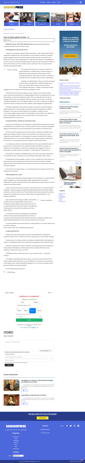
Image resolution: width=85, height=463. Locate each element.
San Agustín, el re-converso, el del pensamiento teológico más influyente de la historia (37, 381)
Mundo (60, 199)
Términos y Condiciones (75, 461)
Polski (58, 2)
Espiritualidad (9, 29)
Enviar (9, 365)
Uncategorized (62, 201)
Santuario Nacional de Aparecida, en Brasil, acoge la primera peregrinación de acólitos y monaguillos (70, 91)
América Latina (62, 193)
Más (24, 390)
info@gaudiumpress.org (45, 429)
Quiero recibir (42, 418)
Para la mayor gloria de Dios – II (16, 37)
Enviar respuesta (44, 350)
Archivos (10, 456)
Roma (60, 200)
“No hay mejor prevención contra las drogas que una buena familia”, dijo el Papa (70, 89)
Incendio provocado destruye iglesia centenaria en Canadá (68, 107)
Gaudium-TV (62, 197)
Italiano (49, 2)
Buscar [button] (74, 76)
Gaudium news (7, 33)
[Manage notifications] (82, 460)
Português (42, 2)
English (54, 2)
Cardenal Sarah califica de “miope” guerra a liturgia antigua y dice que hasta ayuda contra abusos (69, 86)
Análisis (61, 195)
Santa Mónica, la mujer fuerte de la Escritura (33, 395)
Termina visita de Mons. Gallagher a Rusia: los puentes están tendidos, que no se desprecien (69, 94)
